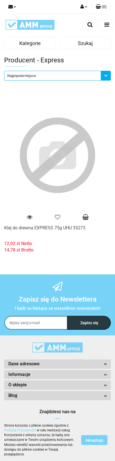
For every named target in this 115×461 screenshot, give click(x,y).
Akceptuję (94, 440)
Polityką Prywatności (20, 430)
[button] (101, 7)
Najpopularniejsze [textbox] (21, 76)
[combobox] (57, 76)
